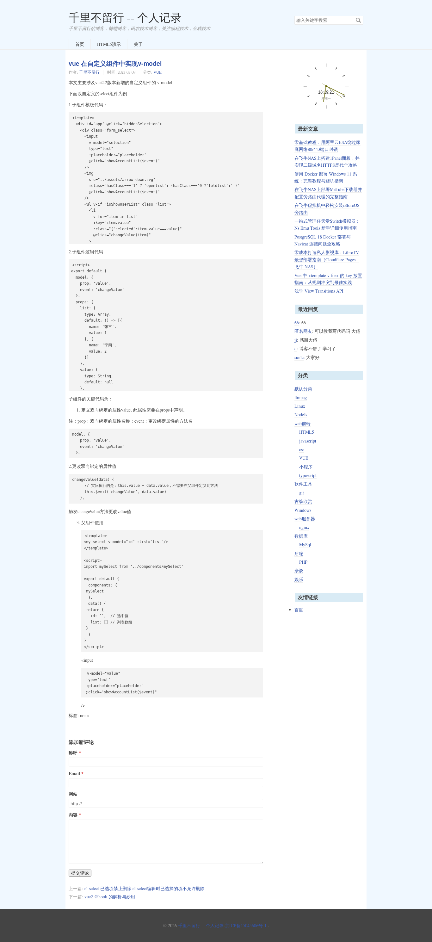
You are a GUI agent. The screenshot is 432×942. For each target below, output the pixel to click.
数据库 (301, 536)
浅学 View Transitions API (318, 291)
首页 (79, 44)
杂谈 (298, 570)
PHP (303, 562)
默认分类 (303, 389)
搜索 (358, 20)
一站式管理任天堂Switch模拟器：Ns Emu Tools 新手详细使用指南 (327, 224)
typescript (308, 475)
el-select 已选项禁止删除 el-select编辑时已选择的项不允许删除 (144, 888)
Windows (302, 510)
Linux (299, 406)
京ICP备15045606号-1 (246, 925)
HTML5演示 (109, 44)
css (301, 449)
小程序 (305, 467)
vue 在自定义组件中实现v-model (115, 63)
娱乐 (298, 579)
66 (296, 322)
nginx (304, 527)
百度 (298, 610)
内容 (73, 814)
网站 (73, 793)
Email (74, 773)
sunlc (299, 357)
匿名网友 (303, 331)
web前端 (302, 423)
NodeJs (300, 415)
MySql (305, 545)
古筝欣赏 (303, 501)
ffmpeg (300, 397)
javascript (307, 441)
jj (295, 340)
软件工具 (303, 484)
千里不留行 (89, 72)
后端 (298, 553)
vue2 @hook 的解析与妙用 (109, 897)
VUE (157, 72)
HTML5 (306, 432)
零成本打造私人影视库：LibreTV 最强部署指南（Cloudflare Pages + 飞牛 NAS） (326, 259)
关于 (138, 44)
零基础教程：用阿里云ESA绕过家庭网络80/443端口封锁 (327, 145)
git (301, 493)
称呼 (73, 752)
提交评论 (80, 873)
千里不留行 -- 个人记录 (125, 17)
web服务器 (304, 519)
